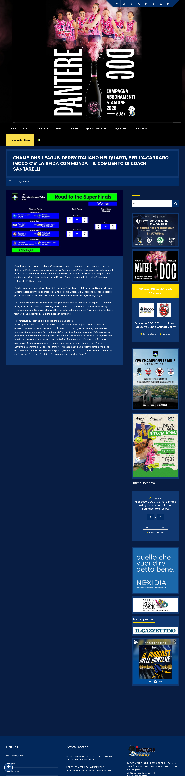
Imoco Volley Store (20, 139)
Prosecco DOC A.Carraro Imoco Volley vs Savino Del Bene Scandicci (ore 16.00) (155, 505)
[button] (8, 767)
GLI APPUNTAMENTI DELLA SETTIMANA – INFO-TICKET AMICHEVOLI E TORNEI (89, 758)
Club (25, 128)
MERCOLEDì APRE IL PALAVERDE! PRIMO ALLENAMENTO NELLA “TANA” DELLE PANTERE (88, 769)
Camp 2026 (141, 128)
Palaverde (165, 334)
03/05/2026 (156, 498)
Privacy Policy (12, 772)
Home (12, 128)
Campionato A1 (149, 334)
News (58, 128)
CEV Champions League (156, 527)
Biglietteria (121, 128)
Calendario (41, 128)
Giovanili (73, 128)
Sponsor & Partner (96, 128)
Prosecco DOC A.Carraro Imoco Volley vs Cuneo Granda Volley (155, 325)
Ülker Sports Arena (156, 533)
